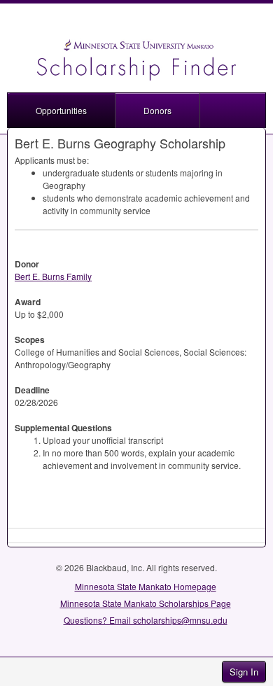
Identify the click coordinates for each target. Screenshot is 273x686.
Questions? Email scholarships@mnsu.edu (145, 620)
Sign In (244, 671)
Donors (158, 110)
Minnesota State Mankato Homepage (145, 586)
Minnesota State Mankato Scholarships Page (145, 603)
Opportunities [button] (61, 110)
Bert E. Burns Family (53, 276)
